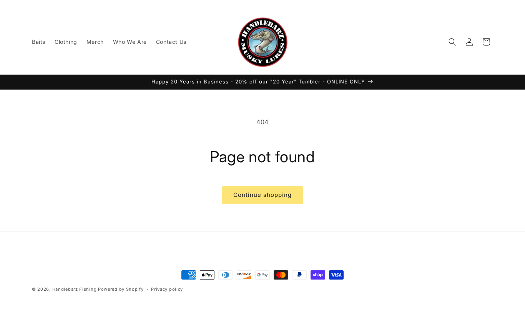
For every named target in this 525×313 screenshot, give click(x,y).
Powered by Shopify (121, 289)
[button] (452, 41)
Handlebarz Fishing (75, 289)
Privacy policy (167, 289)
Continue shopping (262, 194)
